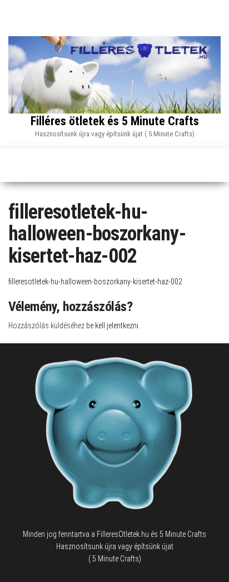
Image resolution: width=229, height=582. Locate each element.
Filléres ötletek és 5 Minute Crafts (115, 121)
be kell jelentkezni (112, 325)
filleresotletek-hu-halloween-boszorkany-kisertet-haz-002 (95, 281)
